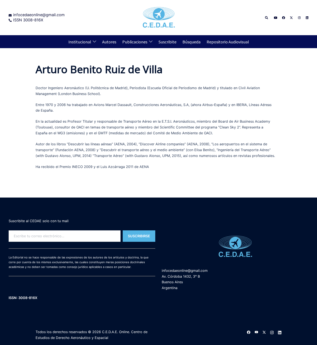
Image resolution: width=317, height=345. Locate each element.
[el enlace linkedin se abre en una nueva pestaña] (306, 17)
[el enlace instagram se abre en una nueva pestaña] (299, 17)
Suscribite (167, 41)
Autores (109, 41)
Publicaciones (134, 41)
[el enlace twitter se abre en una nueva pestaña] (291, 17)
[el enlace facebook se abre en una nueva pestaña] (283, 17)
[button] (266, 17)
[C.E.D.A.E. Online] (158, 17)
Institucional (79, 41)
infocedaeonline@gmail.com (185, 270)
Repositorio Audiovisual (228, 41)
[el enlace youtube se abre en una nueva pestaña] (275, 17)
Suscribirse (139, 236)
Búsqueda (191, 41)
